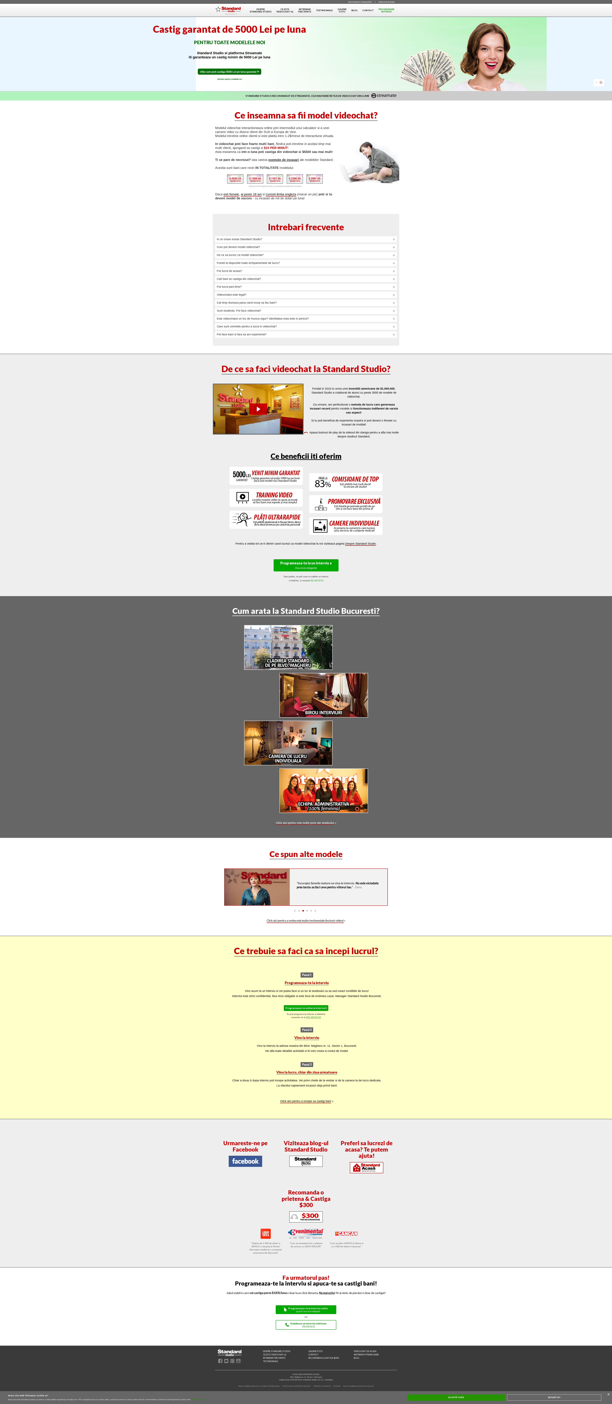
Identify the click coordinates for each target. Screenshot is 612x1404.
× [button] (608, 1394)
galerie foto (315, 1357)
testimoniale (270, 1367)
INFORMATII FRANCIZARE (366, 1360)
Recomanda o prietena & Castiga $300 (306, 1204)
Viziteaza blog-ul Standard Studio (306, 1152)
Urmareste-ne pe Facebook (245, 1152)
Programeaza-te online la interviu (305, 1013)
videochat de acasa (365, 1357)
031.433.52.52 (313, 1023)
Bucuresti (230, 14)
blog (356, 1363)
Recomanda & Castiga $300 (360, 2)
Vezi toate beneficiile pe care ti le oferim (252, 87)
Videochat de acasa (386, 2)
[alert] (306, 1397)
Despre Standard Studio (360, 549)
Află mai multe (198, 1399)
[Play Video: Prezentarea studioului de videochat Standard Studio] (258, 414)
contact (313, 1360)
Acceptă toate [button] (456, 1397)
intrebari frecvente (274, 1363)
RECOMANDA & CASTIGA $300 (323, 1363)
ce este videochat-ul (274, 1360)
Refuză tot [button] (554, 1397)
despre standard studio (277, 1357)
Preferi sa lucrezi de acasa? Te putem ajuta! (367, 1155)
